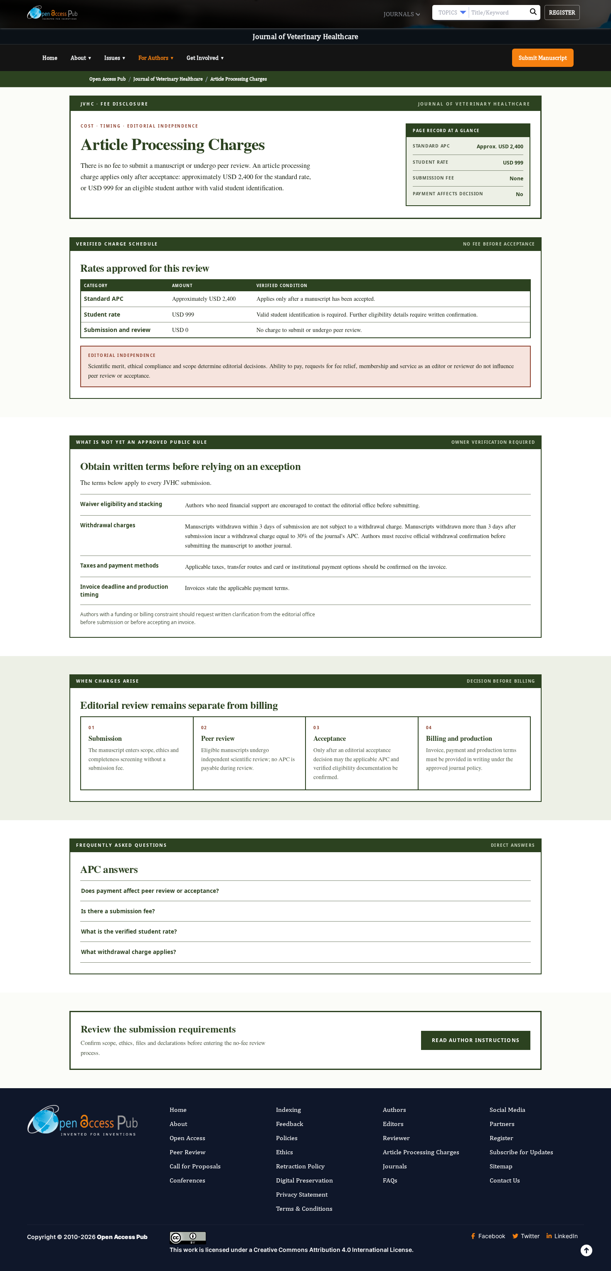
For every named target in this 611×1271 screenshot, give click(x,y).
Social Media (507, 1110)
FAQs (390, 1180)
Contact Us (505, 1180)
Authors (394, 1110)
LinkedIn (565, 1235)
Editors (393, 1124)
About (81, 57)
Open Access (187, 1138)
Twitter (529, 1235)
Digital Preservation (304, 1180)
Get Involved (205, 57)
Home (49, 57)
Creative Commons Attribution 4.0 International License (333, 1249)
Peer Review (187, 1152)
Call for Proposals (195, 1166)
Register (562, 12)
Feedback (289, 1124)
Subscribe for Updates (521, 1152)
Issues (114, 57)
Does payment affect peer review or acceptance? (150, 891)
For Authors (155, 57)
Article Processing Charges (421, 1152)
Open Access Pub (107, 79)
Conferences (187, 1180)
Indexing (288, 1110)
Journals (400, 14)
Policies (287, 1138)
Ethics (284, 1152)
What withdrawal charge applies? (128, 952)
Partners (502, 1124)
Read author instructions (476, 1040)
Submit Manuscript (543, 57)
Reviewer (396, 1138)
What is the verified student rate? (129, 931)
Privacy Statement (302, 1194)
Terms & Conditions (304, 1208)
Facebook (491, 1235)
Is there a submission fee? (118, 911)
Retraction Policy (300, 1166)
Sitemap (501, 1166)
